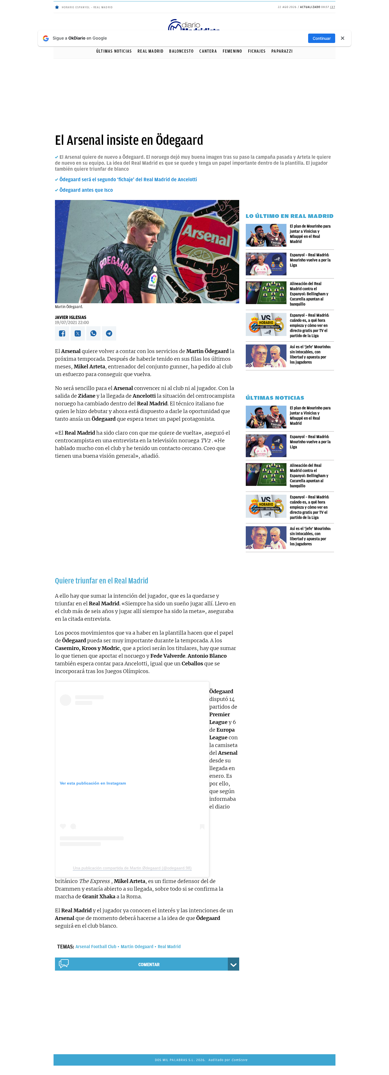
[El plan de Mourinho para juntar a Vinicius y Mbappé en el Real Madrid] (268, 235)
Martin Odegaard (137, 946)
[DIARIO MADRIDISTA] (194, 20)
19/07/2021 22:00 (72, 322)
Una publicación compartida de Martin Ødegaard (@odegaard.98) (132, 868)
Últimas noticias (114, 51)
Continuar (322, 38)
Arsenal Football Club (95, 946)
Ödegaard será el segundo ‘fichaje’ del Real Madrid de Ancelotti (128, 179)
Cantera (208, 51)
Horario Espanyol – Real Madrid (87, 7)
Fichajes (257, 51)
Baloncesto (181, 51)
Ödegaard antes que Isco (86, 190)
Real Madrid (150, 51)
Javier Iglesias (70, 317)
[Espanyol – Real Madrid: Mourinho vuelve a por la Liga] (268, 264)
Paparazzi (282, 51)
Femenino (232, 51)
